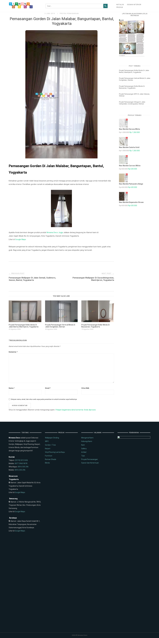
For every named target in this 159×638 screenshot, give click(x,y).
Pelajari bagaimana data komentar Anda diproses (76, 410)
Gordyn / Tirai (50, 445)
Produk (119, 7)
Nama (12, 388)
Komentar (13, 352)
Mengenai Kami (87, 438)
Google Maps (20, 239)
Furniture (48, 456)
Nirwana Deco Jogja (55, 232)
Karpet (47, 449)
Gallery (84, 449)
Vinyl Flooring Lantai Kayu (55, 452)
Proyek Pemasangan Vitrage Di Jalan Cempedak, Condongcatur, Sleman (132, 103)
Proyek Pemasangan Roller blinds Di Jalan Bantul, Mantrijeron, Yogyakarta (134, 71)
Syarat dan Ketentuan (90, 463)
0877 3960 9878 (21, 463)
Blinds (47, 463)
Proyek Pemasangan (69, 13)
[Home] (21, 8)
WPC (47, 441)
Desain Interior (134, 4)
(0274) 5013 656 (21, 460)
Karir (83, 445)
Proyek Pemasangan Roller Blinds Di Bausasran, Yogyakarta (132, 87)
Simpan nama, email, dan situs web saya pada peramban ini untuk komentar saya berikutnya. (44, 399)
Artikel (83, 452)
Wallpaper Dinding (52, 438)
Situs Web (85, 388)
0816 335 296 (23, 467)
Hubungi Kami (86, 441)
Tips (83, 456)
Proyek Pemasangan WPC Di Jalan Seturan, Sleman (134, 95)
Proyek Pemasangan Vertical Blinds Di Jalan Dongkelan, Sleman (134, 79)
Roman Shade (50, 459)
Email (48, 388)
